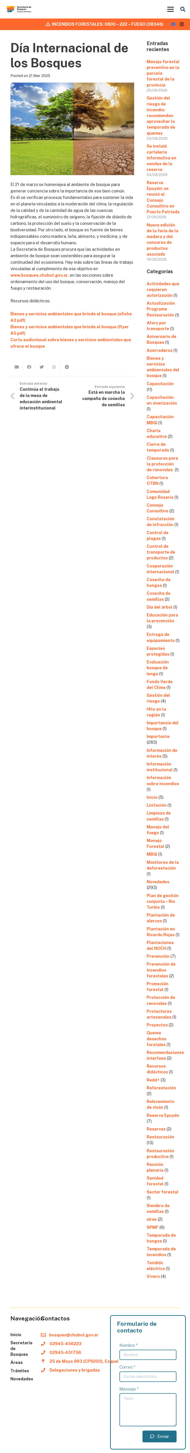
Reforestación (161, 1087)
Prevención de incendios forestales (161, 970)
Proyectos (157, 1024)
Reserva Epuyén (163, 1115)
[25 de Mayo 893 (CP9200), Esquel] (45, 1361)
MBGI (152, 854)
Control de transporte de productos (161, 552)
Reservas (156, 1129)
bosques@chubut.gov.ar (73, 1334)
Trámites (19, 1370)
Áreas (16, 1362)
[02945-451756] (45, 1352)
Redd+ (153, 1080)
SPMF (152, 1227)
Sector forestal (162, 1192)
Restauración (160, 1136)
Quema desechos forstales (156, 1038)
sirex (152, 1219)
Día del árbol (159, 607)
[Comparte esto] (29, 367)
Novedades (158, 881)
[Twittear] (41, 367)
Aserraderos (160, 350)
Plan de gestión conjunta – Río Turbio (163, 901)
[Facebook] (173, 24)
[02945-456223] (45, 1344)
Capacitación (160, 383)
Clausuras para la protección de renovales (162, 464)
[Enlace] (19, 9)
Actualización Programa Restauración (161, 309)
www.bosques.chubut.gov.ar (39, 275)
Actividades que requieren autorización (163, 289)
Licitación (157, 805)
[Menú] (170, 9)
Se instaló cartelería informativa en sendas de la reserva (161, 158)
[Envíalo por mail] (16, 367)
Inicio (152, 797)
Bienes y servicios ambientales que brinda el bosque (63, 313)
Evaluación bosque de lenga (158, 668)
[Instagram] (181, 24)
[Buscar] (182, 9)
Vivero (153, 1276)
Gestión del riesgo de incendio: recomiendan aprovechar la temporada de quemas (161, 115)
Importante (158, 736)
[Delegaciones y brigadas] (45, 1370)
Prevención (158, 956)
